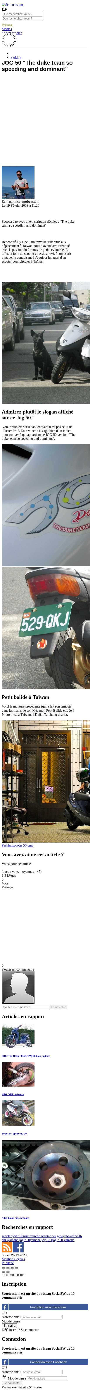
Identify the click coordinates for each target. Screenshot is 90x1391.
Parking (7, 25)
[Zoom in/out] (16, 1268)
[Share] (8, 1268)
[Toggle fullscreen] (12, 1268)
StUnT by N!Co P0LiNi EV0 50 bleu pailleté (26, 1056)
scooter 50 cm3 (22, 845)
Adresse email (11, 1317)
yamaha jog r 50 (19, 1240)
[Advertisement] (45, 120)
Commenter (58, 1007)
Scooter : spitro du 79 (14, 1133)
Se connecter (29, 1330)
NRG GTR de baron (13, 1094)
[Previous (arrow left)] (3, 1272)
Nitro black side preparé (15, 1218)
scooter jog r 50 (12, 1236)
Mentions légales (13, 1259)
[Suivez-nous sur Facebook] (18, 1251)
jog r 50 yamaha (63, 1240)
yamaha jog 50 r (41, 1240)
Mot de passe (11, 1321)
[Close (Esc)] (3, 1268)
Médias (7, 29)
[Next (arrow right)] (8, 1272)
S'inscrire (35, 1387)
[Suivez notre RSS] (7, 1251)
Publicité (8, 1263)
